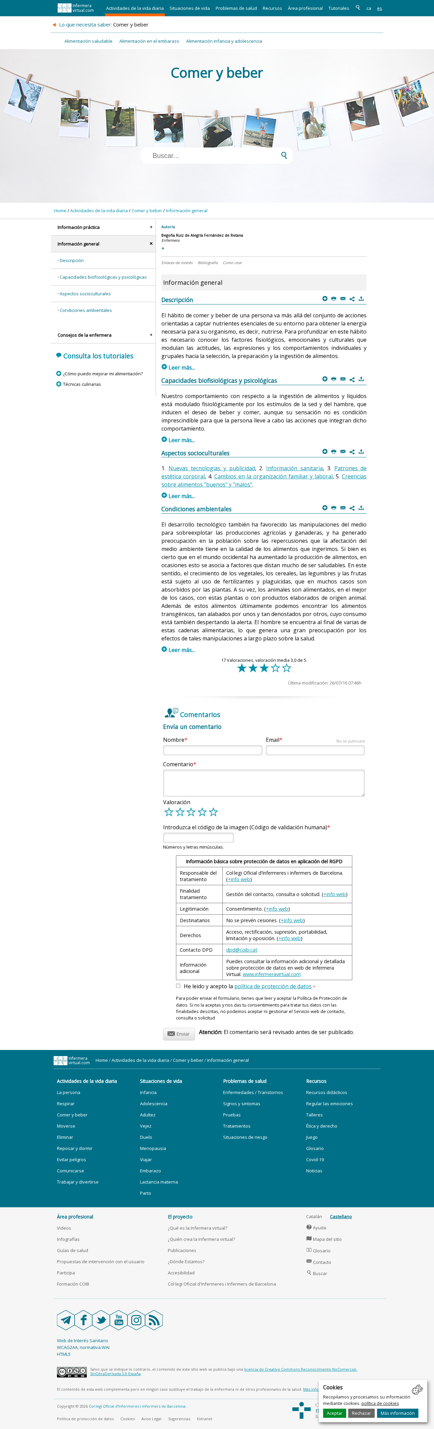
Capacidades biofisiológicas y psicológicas (103, 277)
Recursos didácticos (326, 1092)
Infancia (148, 1092)
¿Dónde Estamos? (186, 1261)
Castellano (341, 1216)
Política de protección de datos (85, 1418)
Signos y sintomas (241, 1103)
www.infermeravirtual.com (272, 974)
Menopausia (153, 1148)
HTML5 (64, 1354)
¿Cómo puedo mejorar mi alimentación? (103, 374)
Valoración (176, 802)
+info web (239, 879)
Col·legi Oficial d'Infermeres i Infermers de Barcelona (222, 1284)
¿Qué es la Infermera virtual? (197, 1228)
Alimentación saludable (88, 41)
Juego (312, 1137)
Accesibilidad (181, 1273)
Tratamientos (237, 1126)
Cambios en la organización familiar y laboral (273, 476)
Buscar (317, 1273)
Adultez (148, 1115)
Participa (66, 1273)
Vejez (146, 1126)
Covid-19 (315, 1159)
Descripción (72, 260)
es (379, 8)
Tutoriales (339, 8)
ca (369, 8)
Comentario (178, 764)
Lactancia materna (159, 1182)
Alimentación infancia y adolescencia (224, 41)
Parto (145, 1193)
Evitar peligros (71, 1159)
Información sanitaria (294, 468)
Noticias (314, 1171)
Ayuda (316, 1228)
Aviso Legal (151, 1418)
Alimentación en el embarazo (149, 41)
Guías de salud (72, 1250)
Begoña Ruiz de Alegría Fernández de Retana (202, 235)
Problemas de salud (236, 8)
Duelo (146, 1137)
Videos (64, 1228)
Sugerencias (179, 1418)
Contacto (319, 1262)
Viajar (146, 1159)
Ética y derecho (321, 1126)
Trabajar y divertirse (78, 1182)
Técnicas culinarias (82, 384)
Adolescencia (153, 1103)
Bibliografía (208, 262)
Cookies (127, 1418)
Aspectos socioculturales (85, 294)
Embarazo (150, 1171)
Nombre (173, 739)
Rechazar (361, 1413)
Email (315, 739)
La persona (68, 1092)
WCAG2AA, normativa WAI (83, 1347)
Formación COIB (73, 1284)
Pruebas (232, 1115)
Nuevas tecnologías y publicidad (212, 468)
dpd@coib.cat (241, 950)
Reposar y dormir (75, 1148)
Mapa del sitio (324, 1239)
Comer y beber (147, 210)
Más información (398, 1413)
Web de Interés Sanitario (82, 1340)
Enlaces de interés (177, 262)
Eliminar (65, 1137)
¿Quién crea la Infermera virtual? (201, 1239)
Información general (187, 210)
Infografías (68, 1239)
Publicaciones (182, 1250)
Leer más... (178, 367)
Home (60, 210)
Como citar (232, 262)
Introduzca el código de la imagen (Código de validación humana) (245, 827)
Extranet (204, 1418)
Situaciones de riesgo (245, 1137)
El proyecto (180, 1216)
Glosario (315, 1148)
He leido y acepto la (249, 987)
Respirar (66, 1103)
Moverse (66, 1126)
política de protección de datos (273, 986)
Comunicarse (70, 1171)
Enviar (178, 1033)
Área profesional (305, 8)
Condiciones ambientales (86, 310)
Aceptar (334, 1413)
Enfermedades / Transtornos (253, 1092)
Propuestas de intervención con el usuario (100, 1261)
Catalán (314, 1216)
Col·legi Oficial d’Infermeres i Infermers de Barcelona (137, 1406)
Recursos (272, 8)
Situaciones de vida (190, 8)
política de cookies (380, 1403)
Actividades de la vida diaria (135, 8)
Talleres (314, 1115)
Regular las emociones (329, 1103)
